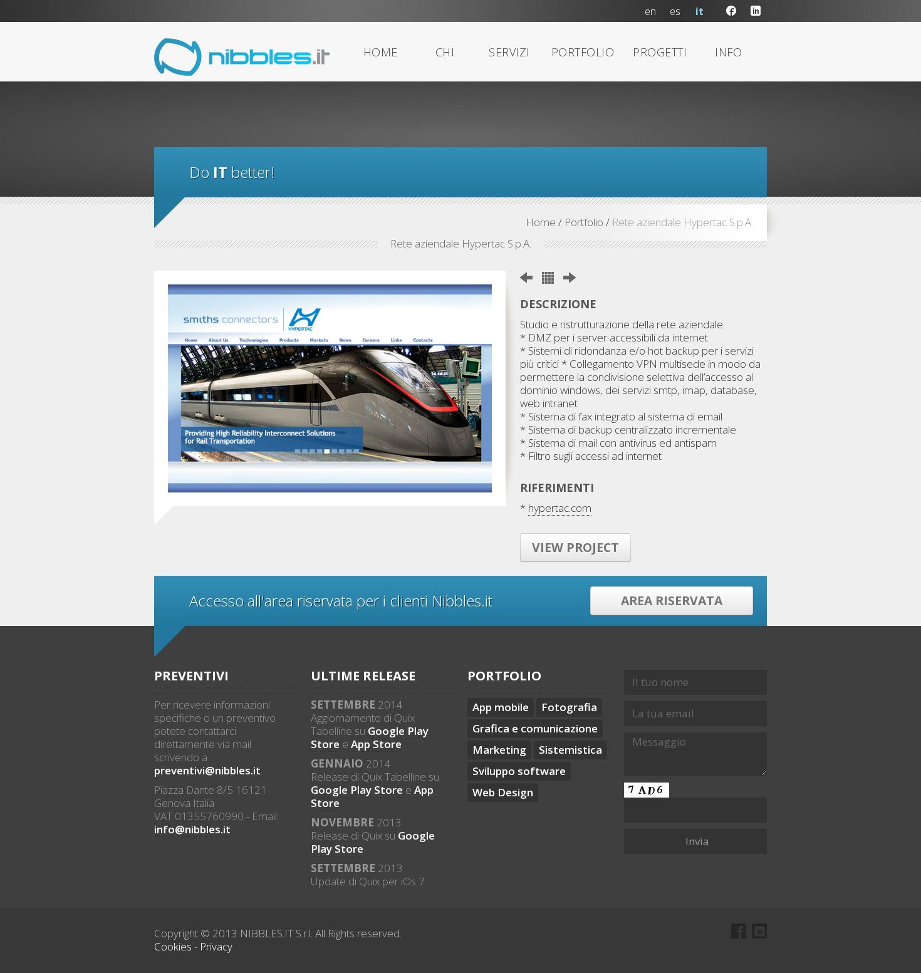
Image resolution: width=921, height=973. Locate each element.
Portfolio (584, 222)
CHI (445, 52)
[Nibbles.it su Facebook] (731, 11)
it (699, 11)
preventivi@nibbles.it (207, 770)
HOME (380, 52)
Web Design (502, 792)
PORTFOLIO (583, 52)
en (650, 11)
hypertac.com (559, 508)
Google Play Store (357, 790)
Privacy (216, 946)
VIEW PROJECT (575, 547)
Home (541, 222)
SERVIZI (509, 52)
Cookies (173, 946)
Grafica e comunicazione (535, 728)
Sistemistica (570, 749)
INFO (728, 52)
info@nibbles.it (192, 829)
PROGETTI (660, 52)
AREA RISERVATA (671, 600)
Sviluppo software (519, 771)
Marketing (499, 749)
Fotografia (569, 707)
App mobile (500, 707)
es (675, 11)
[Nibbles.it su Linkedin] (756, 11)
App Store (376, 744)
